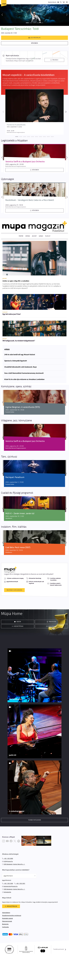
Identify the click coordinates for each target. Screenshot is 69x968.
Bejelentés (5, 924)
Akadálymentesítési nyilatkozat (11, 915)
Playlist (47, 236)
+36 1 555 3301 (20, 883)
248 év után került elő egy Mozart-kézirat (19, 355)
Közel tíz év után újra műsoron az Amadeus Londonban (24, 379)
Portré (21, 236)
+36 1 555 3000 (8, 858)
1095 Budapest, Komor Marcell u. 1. (14, 864)
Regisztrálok (12, 906)
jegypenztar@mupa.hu (11, 886)
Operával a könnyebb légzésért (15, 361)
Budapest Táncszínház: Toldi (20, 29)
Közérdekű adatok (7, 918)
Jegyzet (34, 236)
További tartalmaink (34, 820)
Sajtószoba (5, 927)
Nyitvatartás (7, 892)
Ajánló (41, 236)
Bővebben (34, 43)
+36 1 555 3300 (8, 883)
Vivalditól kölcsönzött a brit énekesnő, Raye (20, 367)
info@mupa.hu (8, 861)
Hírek (7, 349)
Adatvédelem (6, 913)
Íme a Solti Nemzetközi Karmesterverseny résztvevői (24, 373)
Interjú (27, 236)
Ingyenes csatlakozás (14, 590)
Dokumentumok (7, 921)
